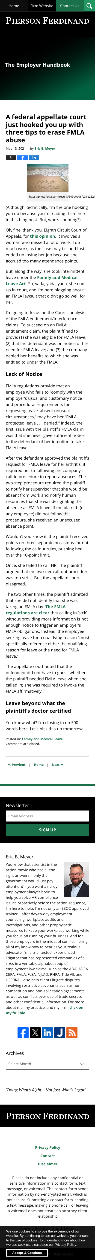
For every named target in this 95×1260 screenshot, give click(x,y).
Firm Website (41, 5)
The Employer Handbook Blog (47, 20)
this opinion (42, 236)
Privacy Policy (47, 1147)
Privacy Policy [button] (65, 1244)
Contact (47, 1155)
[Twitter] (35, 1032)
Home (14, 5)
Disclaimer (47, 1163)
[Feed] (71, 1032)
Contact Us (69, 5)
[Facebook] (23, 1032)
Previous (17, 764)
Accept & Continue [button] (27, 1252)
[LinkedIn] (47, 1032)
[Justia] (59, 1032)
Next (57, 764)
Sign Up (47, 830)
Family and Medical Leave (42, 739)
